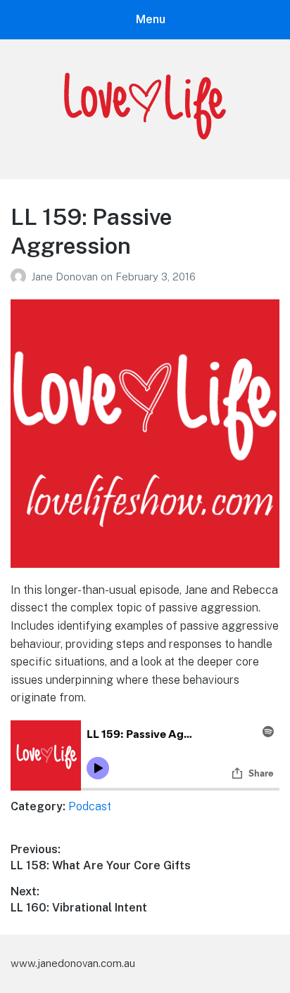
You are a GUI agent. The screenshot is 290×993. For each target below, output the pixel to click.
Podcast (89, 806)
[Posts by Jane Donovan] (21, 277)
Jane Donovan (66, 277)
